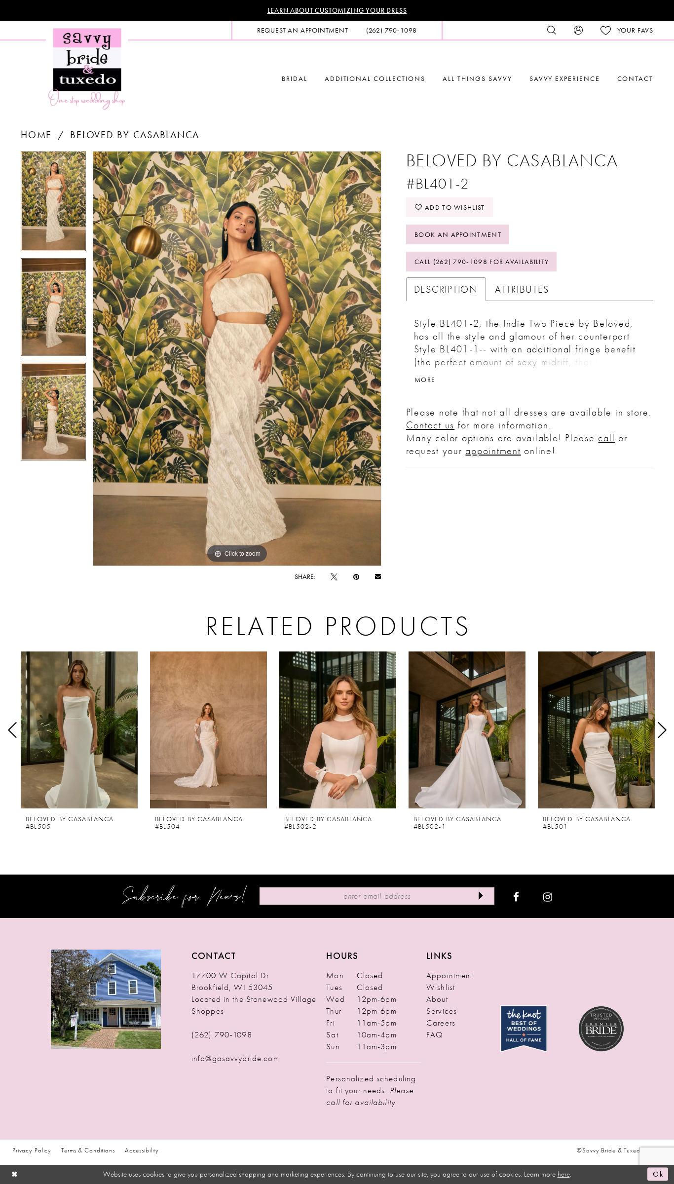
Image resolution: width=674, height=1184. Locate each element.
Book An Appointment (457, 234)
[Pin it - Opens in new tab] (356, 576)
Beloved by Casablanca (134, 134)
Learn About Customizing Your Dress (337, 10)
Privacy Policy (31, 1150)
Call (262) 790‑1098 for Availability (481, 261)
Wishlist (440, 987)
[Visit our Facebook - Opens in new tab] (516, 896)
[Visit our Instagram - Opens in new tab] (548, 896)
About (437, 998)
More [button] (424, 379)
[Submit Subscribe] (480, 896)
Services (441, 1010)
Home (36, 134)
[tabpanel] (53, 204)
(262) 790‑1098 (221, 1034)
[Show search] (551, 30)
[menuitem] (302, 30)
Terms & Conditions (88, 1150)
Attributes (522, 289)
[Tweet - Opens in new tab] (334, 576)
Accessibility (142, 1150)
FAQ (434, 1034)
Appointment (449, 975)
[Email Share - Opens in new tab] (377, 576)
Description (446, 289)
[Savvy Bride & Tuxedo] (87, 68)
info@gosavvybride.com (235, 1058)
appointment (493, 450)
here (564, 1174)
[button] (578, 30)
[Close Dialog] (15, 1174)
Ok (658, 1174)
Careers (440, 1022)
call (606, 437)
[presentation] (79, 729)
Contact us (430, 425)
